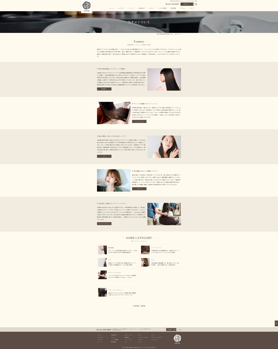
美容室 (143, 306)
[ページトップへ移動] (179, 329)
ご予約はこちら (186, 4)
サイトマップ (154, 339)
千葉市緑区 (136, 306)
